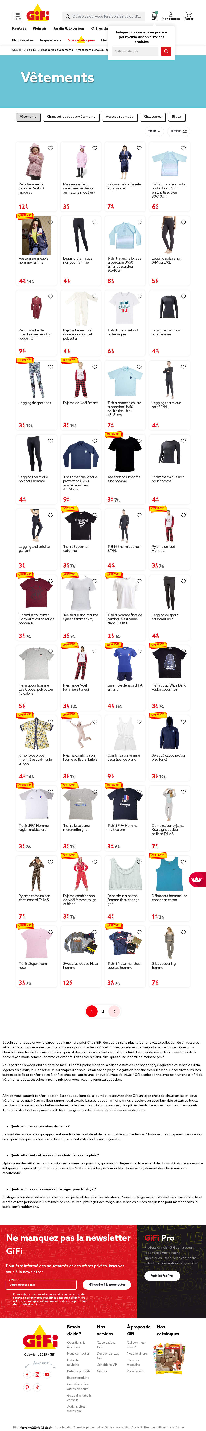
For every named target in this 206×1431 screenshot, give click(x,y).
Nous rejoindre (137, 1354)
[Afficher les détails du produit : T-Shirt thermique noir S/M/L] (125, 526)
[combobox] (103, 16)
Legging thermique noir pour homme (33, 479)
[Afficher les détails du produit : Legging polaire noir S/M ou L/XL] (169, 235)
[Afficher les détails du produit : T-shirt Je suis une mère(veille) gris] (81, 804)
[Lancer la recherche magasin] (166, 51)
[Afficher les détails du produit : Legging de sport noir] (36, 380)
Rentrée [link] (19, 28)
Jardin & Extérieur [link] (69, 28)
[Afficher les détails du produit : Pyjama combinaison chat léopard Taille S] (36, 874)
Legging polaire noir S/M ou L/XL (167, 261)
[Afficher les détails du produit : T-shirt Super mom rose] (36, 943)
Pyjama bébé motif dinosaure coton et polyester (77, 334)
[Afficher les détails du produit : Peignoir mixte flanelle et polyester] (125, 161)
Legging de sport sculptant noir (165, 617)
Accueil (17, 50)
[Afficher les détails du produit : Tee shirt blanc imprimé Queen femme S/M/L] (81, 593)
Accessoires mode (119, 117)
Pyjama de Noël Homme (164, 549)
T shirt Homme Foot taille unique (122, 332)
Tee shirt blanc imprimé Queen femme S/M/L (80, 617)
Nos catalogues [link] (81, 40)
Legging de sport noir (35, 403)
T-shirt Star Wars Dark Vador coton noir (169, 687)
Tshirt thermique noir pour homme (168, 479)
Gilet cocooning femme (164, 966)
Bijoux (176, 117)
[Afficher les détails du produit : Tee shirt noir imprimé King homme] (125, 454)
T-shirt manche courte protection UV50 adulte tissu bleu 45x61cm (124, 409)
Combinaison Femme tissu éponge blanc (123, 758)
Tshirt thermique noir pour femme (168, 332)
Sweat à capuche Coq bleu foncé (168, 758)
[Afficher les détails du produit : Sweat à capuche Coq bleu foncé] (169, 734)
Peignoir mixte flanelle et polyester (124, 186)
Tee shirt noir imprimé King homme (123, 479)
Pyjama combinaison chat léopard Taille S (34, 898)
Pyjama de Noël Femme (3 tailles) (76, 687)
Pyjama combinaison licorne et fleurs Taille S (80, 758)
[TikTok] (37, 1387)
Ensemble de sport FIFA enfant (125, 687)
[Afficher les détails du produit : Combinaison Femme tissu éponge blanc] (125, 734)
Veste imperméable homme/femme (33, 261)
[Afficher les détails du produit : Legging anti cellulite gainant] (36, 526)
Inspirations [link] (50, 40)
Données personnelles (88, 1427)
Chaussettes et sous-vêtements (71, 117)
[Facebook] (27, 1374)
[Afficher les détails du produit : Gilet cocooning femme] (169, 943)
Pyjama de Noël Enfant (80, 403)
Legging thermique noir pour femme (77, 261)
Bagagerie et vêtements (56, 50)
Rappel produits (78, 1378)
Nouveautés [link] (23, 40)
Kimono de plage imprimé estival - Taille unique (35, 760)
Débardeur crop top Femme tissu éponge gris (123, 900)
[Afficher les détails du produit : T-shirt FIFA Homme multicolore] (125, 804)
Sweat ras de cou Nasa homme (80, 966)
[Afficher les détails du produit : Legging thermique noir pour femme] (81, 235)
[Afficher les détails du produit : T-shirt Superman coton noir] (81, 526)
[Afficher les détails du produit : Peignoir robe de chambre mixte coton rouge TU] (36, 308)
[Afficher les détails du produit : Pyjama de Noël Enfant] (81, 380)
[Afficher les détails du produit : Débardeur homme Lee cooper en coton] (169, 874)
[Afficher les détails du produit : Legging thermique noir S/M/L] (169, 380)
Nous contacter (78, 1354)
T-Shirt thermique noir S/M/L (124, 549)
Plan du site (21, 1427)
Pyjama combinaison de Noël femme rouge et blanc (80, 900)
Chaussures (152, 117)
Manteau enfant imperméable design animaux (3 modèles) (79, 188)
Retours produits (79, 1371)
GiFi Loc (102, 1371)
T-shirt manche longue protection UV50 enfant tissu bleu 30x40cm (124, 265)
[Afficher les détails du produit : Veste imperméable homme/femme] (36, 235)
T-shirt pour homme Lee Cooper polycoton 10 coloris (36, 689)
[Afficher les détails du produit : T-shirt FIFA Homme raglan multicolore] (36, 804)
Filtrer (176, 131)
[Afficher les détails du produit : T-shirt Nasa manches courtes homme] (125, 943)
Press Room (135, 1371)
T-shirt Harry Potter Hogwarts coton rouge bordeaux (36, 619)
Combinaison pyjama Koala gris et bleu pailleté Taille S (168, 830)
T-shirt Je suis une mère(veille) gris (76, 828)
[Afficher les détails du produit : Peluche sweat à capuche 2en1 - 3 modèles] (36, 161)
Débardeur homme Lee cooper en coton (169, 898)
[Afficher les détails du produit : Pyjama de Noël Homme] (169, 526)
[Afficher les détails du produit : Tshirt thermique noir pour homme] (169, 454)
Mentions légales (60, 1427)
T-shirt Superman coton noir (76, 549)
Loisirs (31, 50)
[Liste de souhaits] (50, 148)
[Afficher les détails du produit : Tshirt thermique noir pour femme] (169, 308)
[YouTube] (47, 1374)
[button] (154, 16)
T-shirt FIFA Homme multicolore (122, 828)
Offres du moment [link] (107, 28)
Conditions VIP (107, 1365)
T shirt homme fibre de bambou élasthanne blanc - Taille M (124, 619)
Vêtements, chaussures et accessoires (103, 50)
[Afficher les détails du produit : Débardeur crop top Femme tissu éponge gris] (125, 874)
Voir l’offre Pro (162, 1276)
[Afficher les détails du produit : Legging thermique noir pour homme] (36, 454)
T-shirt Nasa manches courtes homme (123, 966)
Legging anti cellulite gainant (34, 549)
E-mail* (13, 1280)
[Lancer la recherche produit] (68, 16)
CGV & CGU (39, 1427)
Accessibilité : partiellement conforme (157, 1427)
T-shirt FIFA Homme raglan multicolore (34, 828)
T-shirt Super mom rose (33, 966)
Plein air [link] (40, 28)
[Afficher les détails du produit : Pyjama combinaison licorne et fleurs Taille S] (81, 734)
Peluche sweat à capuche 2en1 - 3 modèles (31, 188)
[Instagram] (37, 1374)
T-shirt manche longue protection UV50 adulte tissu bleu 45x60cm (80, 483)
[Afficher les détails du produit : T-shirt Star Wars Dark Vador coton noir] (169, 663)
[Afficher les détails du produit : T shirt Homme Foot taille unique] (125, 308)
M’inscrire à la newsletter (106, 1285)
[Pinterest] (27, 1387)
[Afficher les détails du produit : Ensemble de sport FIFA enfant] (125, 663)
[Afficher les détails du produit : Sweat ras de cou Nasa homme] (81, 943)
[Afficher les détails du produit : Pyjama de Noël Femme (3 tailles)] (81, 663)
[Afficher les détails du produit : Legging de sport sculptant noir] (169, 593)
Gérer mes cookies (117, 1427)
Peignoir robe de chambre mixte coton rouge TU (35, 334)
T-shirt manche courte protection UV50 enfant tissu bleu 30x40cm (168, 190)
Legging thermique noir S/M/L (166, 405)
